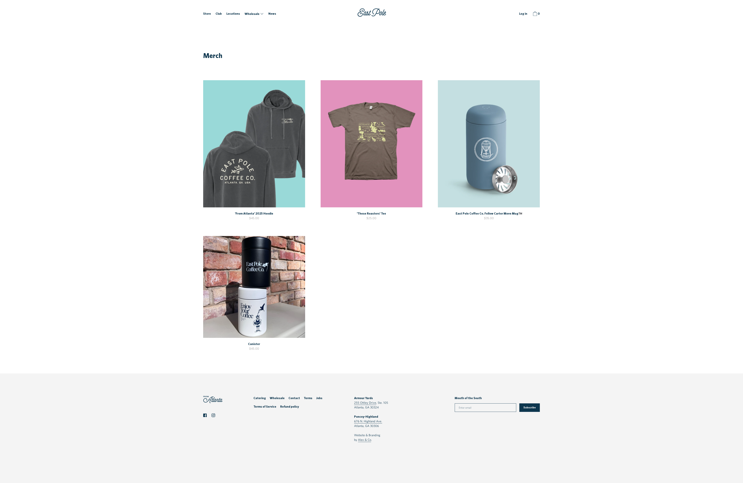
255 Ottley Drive (365, 403)
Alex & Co (364, 440)
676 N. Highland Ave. (368, 421)
